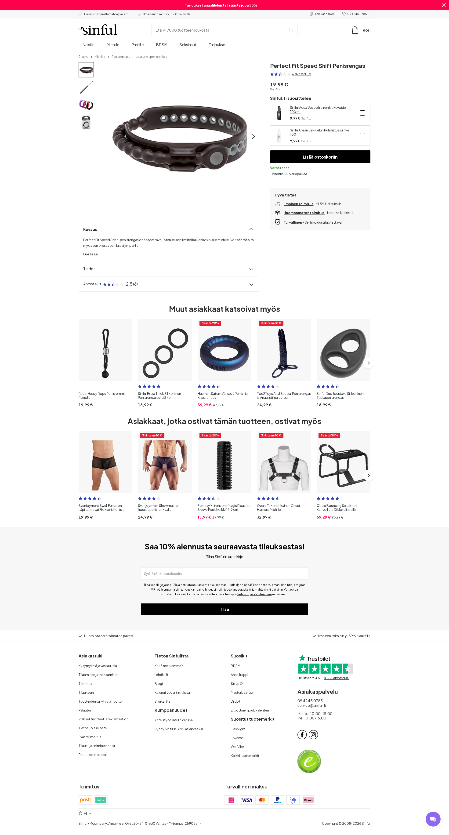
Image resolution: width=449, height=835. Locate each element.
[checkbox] (362, 113)
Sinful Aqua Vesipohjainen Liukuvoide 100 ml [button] (318, 109)
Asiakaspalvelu (325, 14)
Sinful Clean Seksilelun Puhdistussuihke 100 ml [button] (319, 132)
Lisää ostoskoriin (320, 157)
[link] (83, 56)
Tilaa (224, 609)
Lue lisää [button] (90, 254)
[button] (444, 5)
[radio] (272, 74)
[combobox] (220, 30)
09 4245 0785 (357, 14)
